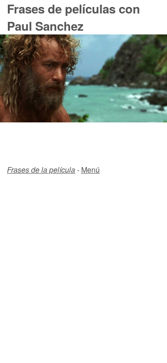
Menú (90, 169)
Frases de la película (41, 169)
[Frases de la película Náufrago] (83, 119)
